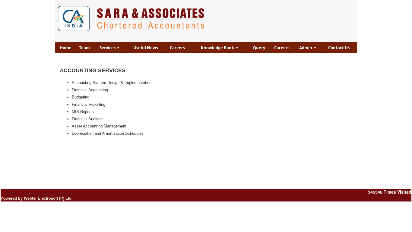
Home (65, 47)
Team (84, 47)
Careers (177, 47)
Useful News (145, 47)
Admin (306, 47)
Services (108, 47)
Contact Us (339, 47)
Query (259, 47)
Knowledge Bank (218, 47)
